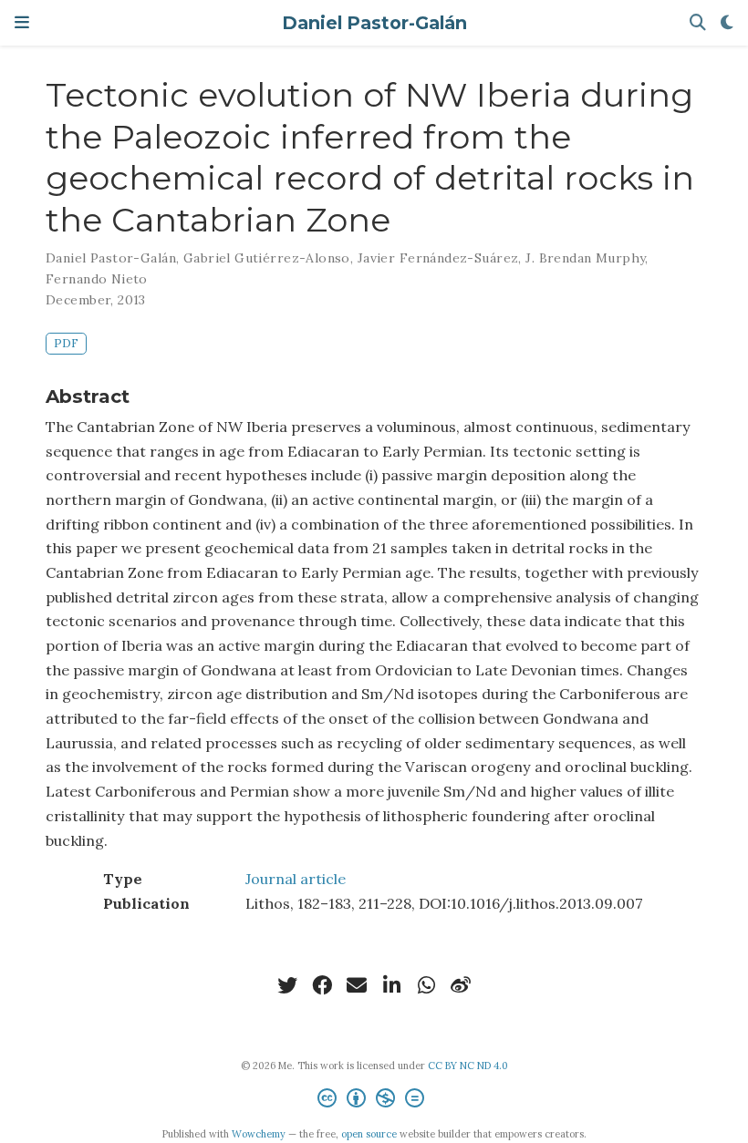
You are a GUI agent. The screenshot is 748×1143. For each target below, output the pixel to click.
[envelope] (356, 985)
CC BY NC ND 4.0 (468, 1065)
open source (369, 1134)
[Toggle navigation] (22, 22)
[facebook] (322, 985)
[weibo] (460, 985)
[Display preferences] (727, 23)
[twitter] (287, 985)
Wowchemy (259, 1134)
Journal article (295, 879)
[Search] (698, 23)
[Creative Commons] (374, 1100)
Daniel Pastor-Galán (374, 23)
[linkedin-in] (391, 985)
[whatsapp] (426, 985)
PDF (66, 343)
